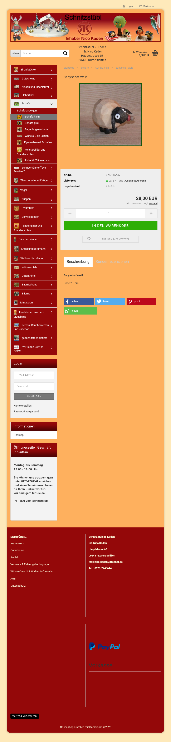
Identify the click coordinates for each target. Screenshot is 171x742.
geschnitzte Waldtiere (34, 337)
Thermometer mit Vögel (34, 180)
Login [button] (129, 6)
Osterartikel (28, 275)
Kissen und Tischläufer (35, 86)
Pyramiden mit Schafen (38, 142)
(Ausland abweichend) (135, 180)
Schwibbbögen (30, 216)
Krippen (26, 199)
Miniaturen (26, 302)
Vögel (23, 190)
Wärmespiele (29, 267)
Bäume (25, 293)
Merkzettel (148, 6)
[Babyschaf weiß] (110, 114)
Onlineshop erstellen (72, 727)
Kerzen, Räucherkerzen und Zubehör (31, 327)
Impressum (17, 543)
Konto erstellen (22, 405)
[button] (70, 213)
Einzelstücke (28, 69)
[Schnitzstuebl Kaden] (85, 27)
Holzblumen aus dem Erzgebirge (29, 314)
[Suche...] (65, 53)
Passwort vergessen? (26, 411)
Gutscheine (28, 78)
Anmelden (33, 396)
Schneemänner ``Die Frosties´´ (30, 169)
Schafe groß (31, 122)
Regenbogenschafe (36, 129)
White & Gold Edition (36, 135)
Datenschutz (17, 585)
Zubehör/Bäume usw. (37, 160)
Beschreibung (78, 261)
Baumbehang (29, 284)
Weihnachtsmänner (32, 258)
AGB (13, 578)
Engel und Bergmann (33, 248)
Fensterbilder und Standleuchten (31, 152)
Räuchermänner (28, 239)
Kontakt (15, 557)
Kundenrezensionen (112, 261)
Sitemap (19, 434)
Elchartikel (27, 95)
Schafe (25, 103)
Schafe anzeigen (27, 110)
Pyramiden (27, 207)
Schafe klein (32, 116)
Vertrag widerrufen (24, 716)
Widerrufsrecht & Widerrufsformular (31, 571)
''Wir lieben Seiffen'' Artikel (29, 348)
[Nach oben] (159, 736)
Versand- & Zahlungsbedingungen (30, 564)
